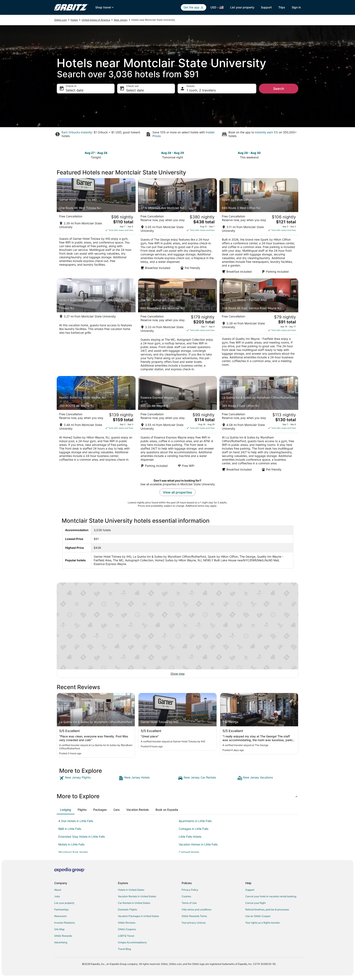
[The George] (177, 227)
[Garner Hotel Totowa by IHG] (96, 227)
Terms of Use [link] (189, 902)
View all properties (177, 492)
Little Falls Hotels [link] (190, 836)
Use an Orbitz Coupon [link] (258, 916)
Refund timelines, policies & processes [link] (267, 909)
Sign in (296, 7)
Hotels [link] (74, 19)
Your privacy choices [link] (194, 922)
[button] (177, 796)
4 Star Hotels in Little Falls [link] (75, 821)
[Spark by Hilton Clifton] (258, 227)
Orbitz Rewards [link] (63, 935)
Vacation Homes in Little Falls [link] (198, 844)
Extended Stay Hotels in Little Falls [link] (81, 836)
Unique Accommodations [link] (132, 942)
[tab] (65, 809)
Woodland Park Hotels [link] (73, 852)
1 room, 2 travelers (201, 90)
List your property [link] (64, 902)
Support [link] (249, 889)
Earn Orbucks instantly (77, 132)
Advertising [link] (60, 942)
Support (266, 7)
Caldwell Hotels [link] (189, 852)
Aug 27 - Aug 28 (96, 153)
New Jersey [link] (121, 19)
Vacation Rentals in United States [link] (137, 896)
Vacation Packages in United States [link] (138, 916)
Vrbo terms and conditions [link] (196, 909)
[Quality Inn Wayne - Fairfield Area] (258, 326)
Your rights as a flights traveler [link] (262, 922)
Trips (281, 7)
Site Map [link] (59, 929)
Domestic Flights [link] (127, 909)
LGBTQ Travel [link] (126, 935)
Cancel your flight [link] (255, 902)
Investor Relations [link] (64, 922)
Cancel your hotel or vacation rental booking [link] (270, 896)
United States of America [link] (96, 19)
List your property (242, 7)
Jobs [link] (57, 896)
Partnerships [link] (61, 909)
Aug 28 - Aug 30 (249, 153)
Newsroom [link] (60, 916)
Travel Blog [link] (124, 948)
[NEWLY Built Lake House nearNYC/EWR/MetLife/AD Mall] (96, 326)
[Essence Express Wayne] (177, 425)
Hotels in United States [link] (131, 889)
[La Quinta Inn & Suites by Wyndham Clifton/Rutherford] (258, 425)
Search (278, 88)
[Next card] (296, 154)
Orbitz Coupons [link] (127, 929)
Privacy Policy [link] (190, 889)
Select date (74, 90)
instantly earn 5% (266, 132)
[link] (88, 778)
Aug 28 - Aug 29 (172, 153)
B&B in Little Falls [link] (69, 828)
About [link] (57, 889)
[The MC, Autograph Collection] (177, 326)
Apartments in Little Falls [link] (195, 821)
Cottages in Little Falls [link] (193, 828)
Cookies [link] (186, 896)
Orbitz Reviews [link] (126, 922)
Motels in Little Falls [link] (71, 844)
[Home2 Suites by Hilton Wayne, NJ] (96, 425)
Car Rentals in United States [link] (134, 902)
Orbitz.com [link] (60, 19)
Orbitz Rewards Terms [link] (194, 916)
